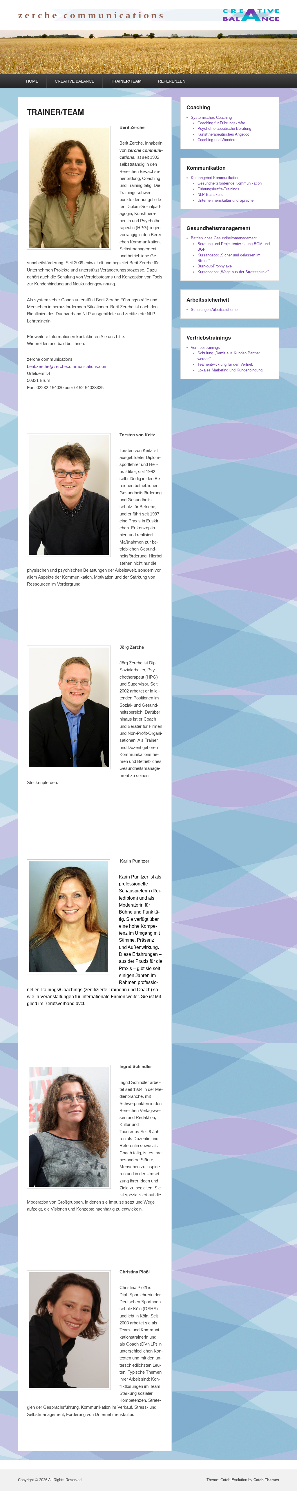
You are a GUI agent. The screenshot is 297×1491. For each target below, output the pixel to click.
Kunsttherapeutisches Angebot (223, 134)
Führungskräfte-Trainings (218, 189)
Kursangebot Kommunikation (215, 178)
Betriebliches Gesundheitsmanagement (224, 238)
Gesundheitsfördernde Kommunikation (230, 183)
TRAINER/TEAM (126, 81)
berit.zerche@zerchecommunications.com (67, 366)
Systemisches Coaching (211, 117)
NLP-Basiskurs (210, 194)
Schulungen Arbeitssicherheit (215, 309)
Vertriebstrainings (205, 347)
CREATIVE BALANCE (74, 81)
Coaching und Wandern (217, 140)
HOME (32, 81)
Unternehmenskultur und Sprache (225, 200)
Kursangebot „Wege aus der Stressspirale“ (233, 272)
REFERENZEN (171, 81)
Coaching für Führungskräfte (221, 123)
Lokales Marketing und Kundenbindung (230, 370)
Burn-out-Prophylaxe (215, 266)
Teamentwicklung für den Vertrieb (225, 364)
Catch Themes (266, 1480)
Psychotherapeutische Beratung (224, 128)
